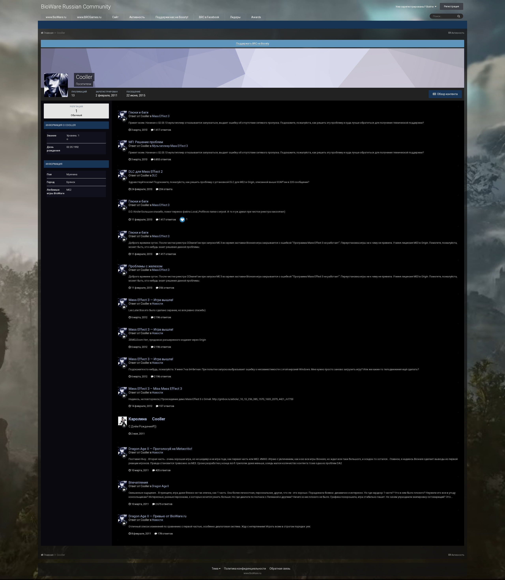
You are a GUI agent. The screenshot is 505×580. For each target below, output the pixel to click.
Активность (137, 17)
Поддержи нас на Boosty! (172, 17)
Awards (256, 17)
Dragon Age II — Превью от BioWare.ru (157, 516)
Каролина (138, 419)
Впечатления (138, 482)
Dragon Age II (160, 486)
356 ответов (166, 287)
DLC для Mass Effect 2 (146, 171)
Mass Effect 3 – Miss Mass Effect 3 (155, 389)
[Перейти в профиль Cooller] (122, 115)
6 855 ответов (162, 159)
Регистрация (451, 6)
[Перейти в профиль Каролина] (122, 421)
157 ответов (166, 406)
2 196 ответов (162, 317)
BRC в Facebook (209, 17)
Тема (215, 568)
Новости (157, 303)
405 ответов (163, 470)
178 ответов (165, 533)
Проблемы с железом (145, 266)
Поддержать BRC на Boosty (252, 43)
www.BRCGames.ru (89, 17)
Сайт (115, 17)
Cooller (158, 419)
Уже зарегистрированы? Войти (415, 6)
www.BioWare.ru (56, 17)
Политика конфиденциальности (245, 568)
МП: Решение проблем (146, 142)
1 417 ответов (162, 129)
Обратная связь (279, 568)
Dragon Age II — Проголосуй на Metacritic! (160, 449)
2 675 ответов (163, 504)
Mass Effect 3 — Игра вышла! (151, 300)
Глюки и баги (138, 112)
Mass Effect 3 (160, 116)
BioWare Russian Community (76, 6)
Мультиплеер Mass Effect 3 (170, 145)
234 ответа (165, 189)
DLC (154, 175)
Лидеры (235, 17)
